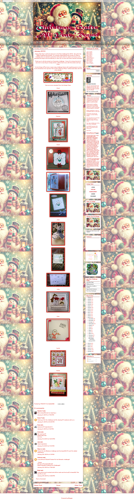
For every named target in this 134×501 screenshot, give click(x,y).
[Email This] (58, 404)
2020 (89, 307)
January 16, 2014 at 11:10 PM (45, 446)
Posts (89, 359)
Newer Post (38, 485)
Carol (58, 88)
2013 (89, 343)
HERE (97, 133)
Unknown (40, 457)
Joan (58, 219)
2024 (89, 300)
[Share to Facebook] (62, 404)
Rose (38, 425)
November (91, 320)
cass (38, 442)
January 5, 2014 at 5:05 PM (45, 422)
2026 (89, 297)
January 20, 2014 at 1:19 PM (45, 454)
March (90, 333)
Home (58, 485)
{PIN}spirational (90, 284)
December (91, 318)
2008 (89, 351)
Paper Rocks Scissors (91, 289)
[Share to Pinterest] (63, 404)
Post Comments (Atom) (62, 489)
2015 (89, 315)
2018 (89, 310)
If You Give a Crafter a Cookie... (91, 287)
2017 (89, 312)
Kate (58, 316)
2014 (89, 317)
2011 (89, 346)
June (90, 328)
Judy (58, 289)
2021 (89, 305)
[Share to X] (61, 404)
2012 (89, 344)
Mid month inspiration (91, 339)
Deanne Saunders (92, 83)
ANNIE (93, 194)
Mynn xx (39, 449)
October (91, 322)
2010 (89, 348)
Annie (39, 432)
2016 (89, 314)
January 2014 (91, 340)
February (91, 335)
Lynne (58, 348)
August (90, 325)
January (91, 336)
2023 (89, 302)
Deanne (58, 116)
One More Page (89, 282)
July (90, 326)
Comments (90, 361)
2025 (89, 299)
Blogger (70, 498)
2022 (89, 304)
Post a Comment (41, 479)
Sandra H (40, 411)
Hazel (58, 144)
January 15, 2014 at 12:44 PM (46, 439)
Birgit (38, 470)
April (90, 331)
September (91, 323)
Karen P (39, 418)
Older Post (78, 485)
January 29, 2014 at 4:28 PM (46, 475)
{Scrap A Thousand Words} (45, 463)
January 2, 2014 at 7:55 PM (45, 415)
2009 (89, 349)
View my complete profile (92, 91)
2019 (89, 309)
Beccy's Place (63, 68)
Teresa (58, 370)
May (90, 330)
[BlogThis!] (59, 404)
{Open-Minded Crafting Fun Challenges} (48, 465)
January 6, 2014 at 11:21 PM (45, 429)
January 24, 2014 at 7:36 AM (46, 467)
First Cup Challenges (91, 290)
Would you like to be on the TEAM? (92, 231)
